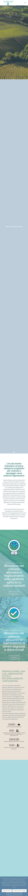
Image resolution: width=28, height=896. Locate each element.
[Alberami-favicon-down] (11, 2)
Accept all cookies (7, 890)
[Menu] (25, 2)
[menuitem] (25, 2)
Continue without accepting (19, 890)
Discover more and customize (14, 893)
